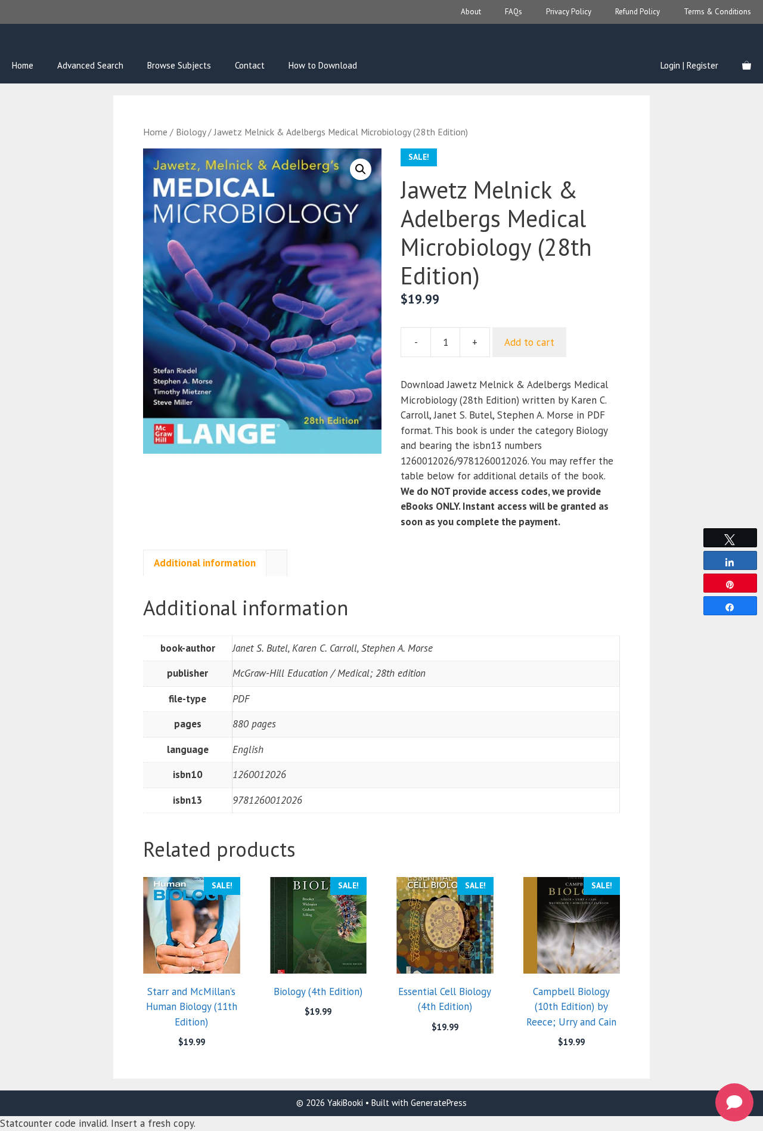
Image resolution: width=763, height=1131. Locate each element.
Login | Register (689, 65)
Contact (250, 65)
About (471, 12)
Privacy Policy (568, 12)
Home (22, 65)
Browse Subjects (179, 65)
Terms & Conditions (717, 12)
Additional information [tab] (205, 562)
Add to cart (529, 342)
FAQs (513, 12)
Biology (191, 132)
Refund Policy (637, 12)
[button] (360, 169)
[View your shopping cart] (746, 65)
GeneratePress (439, 1102)
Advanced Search (90, 65)
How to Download (323, 65)
